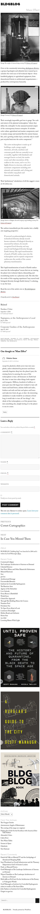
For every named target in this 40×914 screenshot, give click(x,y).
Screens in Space (6, 843)
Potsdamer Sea (5, 606)
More (19, 554)
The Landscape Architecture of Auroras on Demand (17, 564)
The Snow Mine (18, 886)
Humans (36, 339)
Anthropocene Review (7, 339)
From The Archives (9, 820)
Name (4, 462)
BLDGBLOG (10, 4)
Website (5, 484)
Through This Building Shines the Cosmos (14, 601)
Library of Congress (32, 63)
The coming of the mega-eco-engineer (13, 828)
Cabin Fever (4, 838)
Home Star (4, 615)
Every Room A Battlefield (9, 593)
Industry (3, 341)
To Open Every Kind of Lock (10, 608)
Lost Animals (5, 591)
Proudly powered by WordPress (22, 910)
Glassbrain (4, 846)
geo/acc (3, 577)
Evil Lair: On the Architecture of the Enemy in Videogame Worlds (20, 880)
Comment (6, 432)
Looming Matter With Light (10, 620)
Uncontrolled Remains (8, 581)
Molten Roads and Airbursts (10, 613)
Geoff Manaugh (5, 338)
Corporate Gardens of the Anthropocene (18, 327)
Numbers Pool (5, 603)
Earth (25, 339)
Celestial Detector (6, 567)
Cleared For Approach (8, 598)
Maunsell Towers (12, 867)
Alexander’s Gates (6, 835)
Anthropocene (35, 338)
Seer (2, 574)
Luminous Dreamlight (8, 611)
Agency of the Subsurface (9, 589)
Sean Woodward (6, 862)
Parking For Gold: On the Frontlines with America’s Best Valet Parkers (19, 832)
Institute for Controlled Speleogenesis (13, 584)
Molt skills (4, 879)
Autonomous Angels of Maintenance (12, 825)
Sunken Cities (6, 309)
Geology (30, 339)
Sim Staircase (5, 849)
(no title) (3, 618)
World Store (5, 596)
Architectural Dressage (8, 579)
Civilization (18, 339)
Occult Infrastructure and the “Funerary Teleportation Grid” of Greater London (20, 863)
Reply (5, 412)
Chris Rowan (15, 297)
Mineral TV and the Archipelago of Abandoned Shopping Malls (19, 858)
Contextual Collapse (7, 562)
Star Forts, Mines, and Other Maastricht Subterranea (18, 569)
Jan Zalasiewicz (12, 341)
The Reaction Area (7, 586)
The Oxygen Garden (7, 822)
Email (4, 473)
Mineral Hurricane (7, 572)
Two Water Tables (6, 840)
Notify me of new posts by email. (11, 498)
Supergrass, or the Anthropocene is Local (18, 318)
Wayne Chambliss (6, 874)
